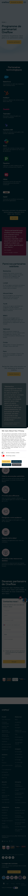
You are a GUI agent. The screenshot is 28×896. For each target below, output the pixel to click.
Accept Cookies (6, 461)
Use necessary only (16, 461)
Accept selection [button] (6, 464)
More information (16, 464)
